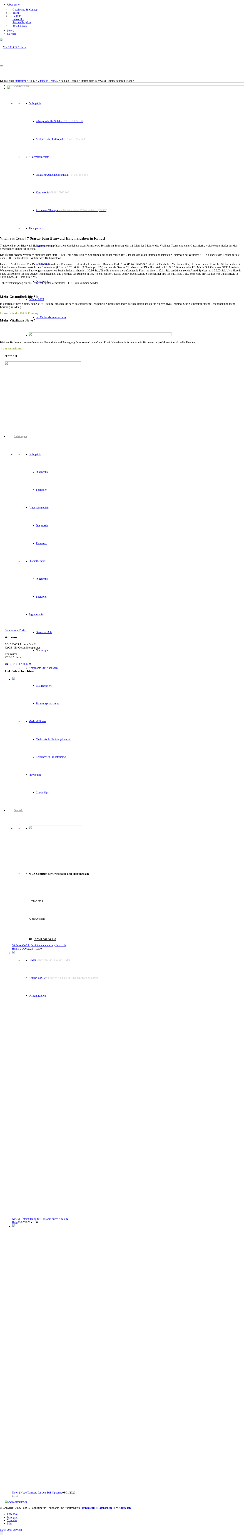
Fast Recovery (44, 685)
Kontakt (18, 810)
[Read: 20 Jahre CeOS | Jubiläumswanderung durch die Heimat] (15, 679)
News (10, 30)
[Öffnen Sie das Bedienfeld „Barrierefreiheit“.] (1, 1533)
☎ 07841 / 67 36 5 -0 (18, 663)
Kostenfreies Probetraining (51, 756)
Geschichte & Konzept (25, 9)
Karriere (11, 33)
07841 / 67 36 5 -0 (45, 939)
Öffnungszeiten (37, 995)
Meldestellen (123, 1507)
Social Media (20, 25)
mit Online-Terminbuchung (51, 317)
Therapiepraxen (37, 228)
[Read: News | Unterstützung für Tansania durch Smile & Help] (15, 952)
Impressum (88, 1507)
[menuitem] (125, 16)
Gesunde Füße (44, 632)
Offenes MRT (36, 299)
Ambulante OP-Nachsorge (44, 667)
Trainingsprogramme (47, 703)
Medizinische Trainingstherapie (53, 739)
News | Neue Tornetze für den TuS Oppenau (37, 1492)
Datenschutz (104, 1507)
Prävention (35, 774)
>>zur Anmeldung (11, 348)
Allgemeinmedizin (39, 156)
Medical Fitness (37, 721)
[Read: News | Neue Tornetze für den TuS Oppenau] (15, 1226)
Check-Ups (42, 792)
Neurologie (42, 650)
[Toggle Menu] (1, 65)
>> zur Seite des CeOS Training (19, 313)
